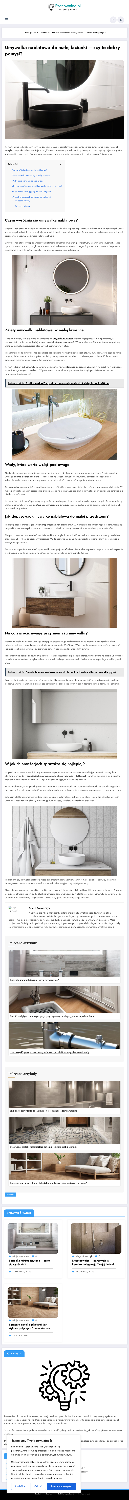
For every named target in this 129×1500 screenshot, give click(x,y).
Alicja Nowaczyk (20, 1256)
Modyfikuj (20, 1486)
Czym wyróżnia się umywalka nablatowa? (29, 170)
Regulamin (50, 1494)
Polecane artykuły (22, 200)
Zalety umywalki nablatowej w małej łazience (31, 175)
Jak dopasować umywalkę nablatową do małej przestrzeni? (37, 186)
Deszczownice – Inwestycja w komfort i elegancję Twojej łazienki (93, 1262)
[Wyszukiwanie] (113, 19)
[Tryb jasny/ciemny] (120, 19)
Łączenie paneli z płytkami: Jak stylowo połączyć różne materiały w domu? (31, 1326)
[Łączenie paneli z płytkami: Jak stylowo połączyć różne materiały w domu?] (33, 1302)
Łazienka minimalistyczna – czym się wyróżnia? (29, 1262)
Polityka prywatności (66, 1494)
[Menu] (6, 19)
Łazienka (10, 1194)
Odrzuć (38, 1486)
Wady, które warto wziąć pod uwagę (27, 180)
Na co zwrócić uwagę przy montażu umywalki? (32, 191)
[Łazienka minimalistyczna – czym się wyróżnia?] (33, 1238)
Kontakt (38, 1494)
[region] (44, 1464)
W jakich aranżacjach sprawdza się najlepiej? (31, 196)
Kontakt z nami (84, 1494)
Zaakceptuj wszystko (61, 1486)
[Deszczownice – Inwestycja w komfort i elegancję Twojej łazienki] (96, 1238)
